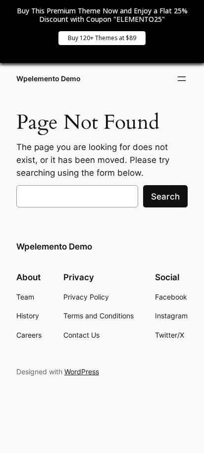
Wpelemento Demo (48, 78)
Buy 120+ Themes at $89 (102, 38)
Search (165, 196)
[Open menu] (182, 79)
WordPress (81, 371)
